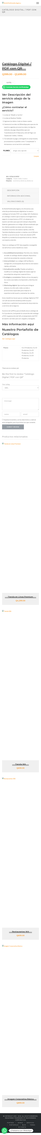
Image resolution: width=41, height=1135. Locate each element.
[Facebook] (16, 1130)
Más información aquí (18, 324)
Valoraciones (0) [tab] (15, 201)
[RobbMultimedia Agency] (11, 3)
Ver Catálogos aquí (8, 339)
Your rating (6, 384)
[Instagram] (26, 1130)
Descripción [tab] (13, 190)
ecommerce (16, 181)
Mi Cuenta (22, 1127)
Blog (24, 1125)
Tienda (32, 1125)
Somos (20, 1122)
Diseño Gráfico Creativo (20, 178)
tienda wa (23, 181)
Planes (6, 151)
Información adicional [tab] (19, 196)
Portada (10, 1122)
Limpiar (36, 156)
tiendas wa (30, 181)
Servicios (30, 1122)
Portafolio (13, 1125)
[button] (4, 1131)
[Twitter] (19, 1130)
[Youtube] (23, 1130)
